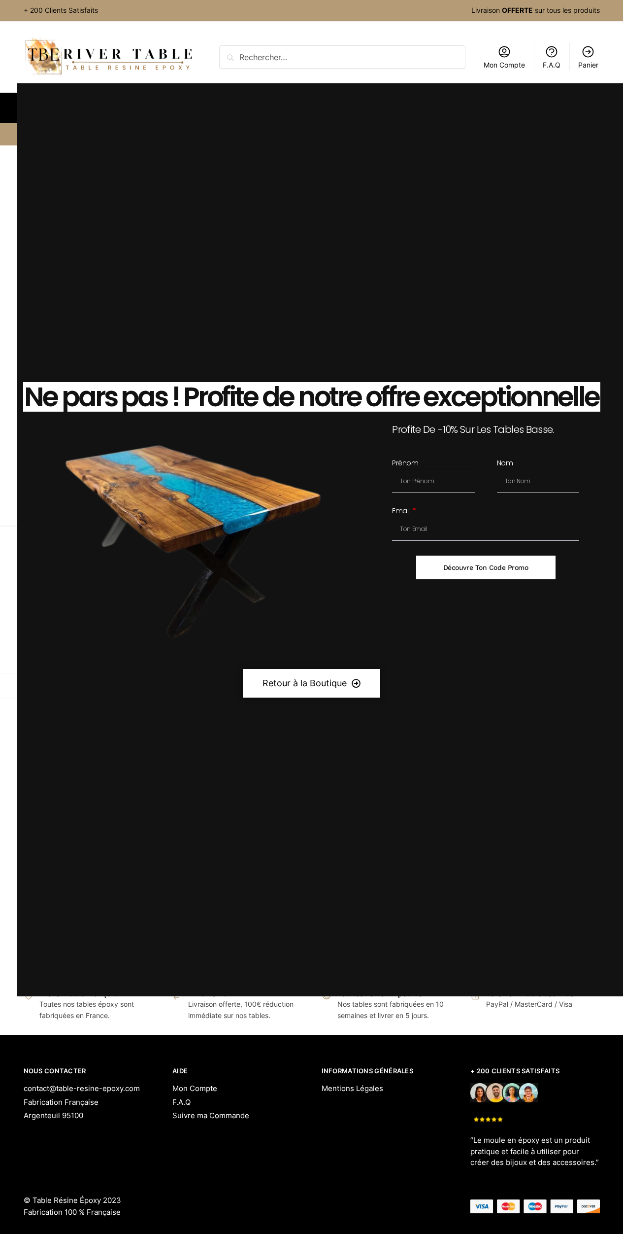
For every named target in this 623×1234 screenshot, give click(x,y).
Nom (505, 463)
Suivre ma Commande (210, 1115)
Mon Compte (194, 1088)
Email (401, 511)
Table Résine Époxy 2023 (77, 1200)
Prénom (405, 463)
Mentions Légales (352, 1088)
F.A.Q (181, 1102)
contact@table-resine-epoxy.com (82, 1088)
